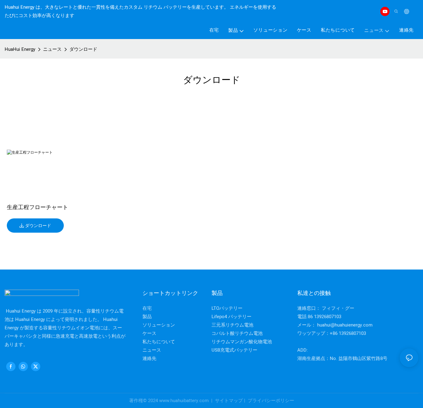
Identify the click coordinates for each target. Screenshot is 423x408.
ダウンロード (83, 49)
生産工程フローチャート (37, 208)
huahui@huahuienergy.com (345, 325)
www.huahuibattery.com (184, 400)
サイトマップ (229, 400)
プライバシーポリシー (270, 400)
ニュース (52, 49)
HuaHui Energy (20, 49)
